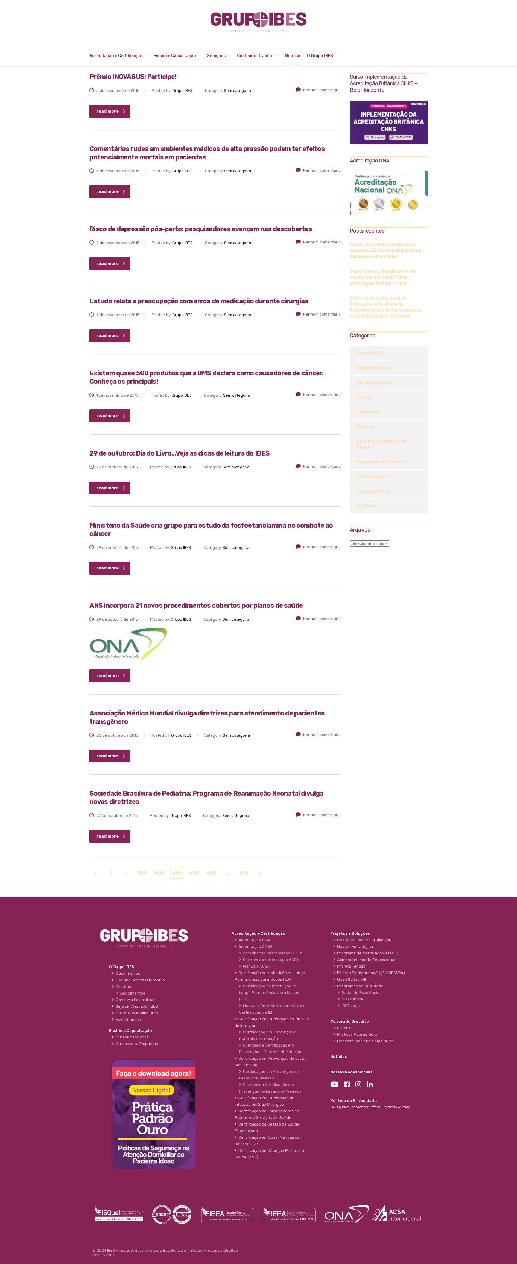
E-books (344, 1028)
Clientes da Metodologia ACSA (270, 959)
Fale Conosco (127, 1019)
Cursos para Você (131, 1037)
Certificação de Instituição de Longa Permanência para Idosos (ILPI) (269, 992)
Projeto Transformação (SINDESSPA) (370, 973)
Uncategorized (373, 491)
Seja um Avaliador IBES (136, 1006)
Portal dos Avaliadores (136, 1013)
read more (107, 111)
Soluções (216, 55)
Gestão (364, 397)
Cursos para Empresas (136, 1043)
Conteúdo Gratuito (255, 55)
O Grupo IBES (320, 55)
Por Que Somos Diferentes (139, 980)
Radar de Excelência (359, 992)
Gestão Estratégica (354, 946)
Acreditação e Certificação (115, 55)
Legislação (368, 412)
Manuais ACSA (255, 966)
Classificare (351, 999)
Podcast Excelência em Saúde (382, 444)
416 (243, 873)
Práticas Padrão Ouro (356, 1034)
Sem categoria (373, 476)
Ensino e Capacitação (174, 55)
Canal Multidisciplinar (134, 1000)
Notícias (293, 55)
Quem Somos (127, 973)
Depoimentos (131, 993)
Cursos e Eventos (375, 382)
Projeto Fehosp (350, 966)
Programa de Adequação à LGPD (366, 953)
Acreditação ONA (253, 940)
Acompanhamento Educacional (365, 959)
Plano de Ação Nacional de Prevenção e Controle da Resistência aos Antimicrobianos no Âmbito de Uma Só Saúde (386, 307)
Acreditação (370, 353)
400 (159, 873)
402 (194, 873)
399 (142, 873)
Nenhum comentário (322, 90)
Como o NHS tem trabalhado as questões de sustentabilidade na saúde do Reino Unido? (385, 250)
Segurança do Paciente (382, 462)
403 (211, 873)
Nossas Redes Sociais (351, 1072)
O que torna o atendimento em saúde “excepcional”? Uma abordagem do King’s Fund (383, 277)
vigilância (367, 505)
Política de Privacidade (353, 1100)
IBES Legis (350, 1005)
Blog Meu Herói (372, 368)
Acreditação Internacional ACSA (271, 953)
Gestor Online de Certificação (363, 940)
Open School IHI (350, 979)
